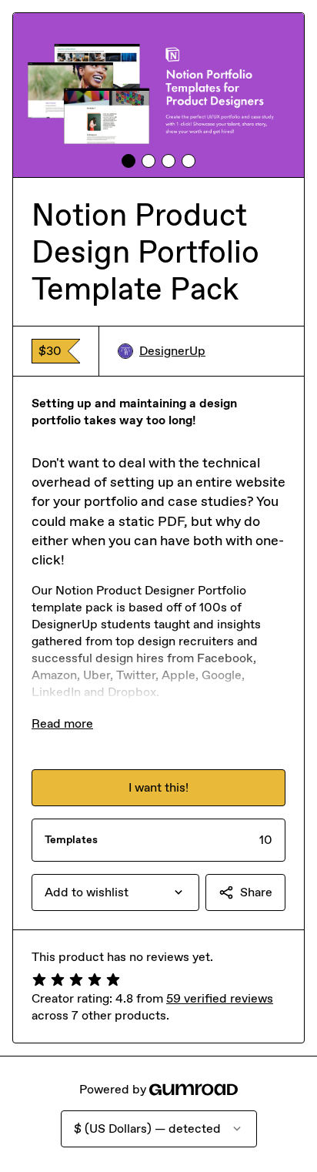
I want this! (158, 787)
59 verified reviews (219, 998)
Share (256, 892)
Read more (62, 723)
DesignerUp (172, 350)
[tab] (128, 161)
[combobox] (115, 892)
